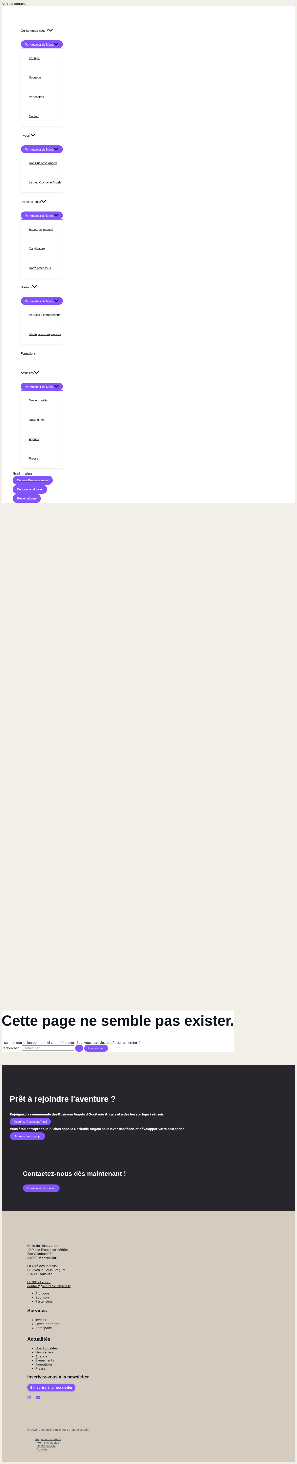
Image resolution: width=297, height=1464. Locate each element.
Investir (40, 1320)
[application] (50, 30)
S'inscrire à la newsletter (51, 1387)
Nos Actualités (46, 1348)
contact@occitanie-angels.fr (49, 1286)
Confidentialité (46, 1446)
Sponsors (42, 1297)
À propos (42, 1293)
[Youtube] (38, 1398)
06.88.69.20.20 (39, 1282)
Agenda (41, 1356)
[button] (23, 473)
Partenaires (44, 1301)
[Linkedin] (29, 1398)
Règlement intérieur (48, 1439)
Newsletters (44, 1352)
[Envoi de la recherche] (79, 1048)
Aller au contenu (14, 4)
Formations (43, 1364)
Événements (44, 1360)
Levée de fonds (47, 1324)
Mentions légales (48, 1442)
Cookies (42, 1449)
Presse (40, 1368)
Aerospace (43, 1328)
